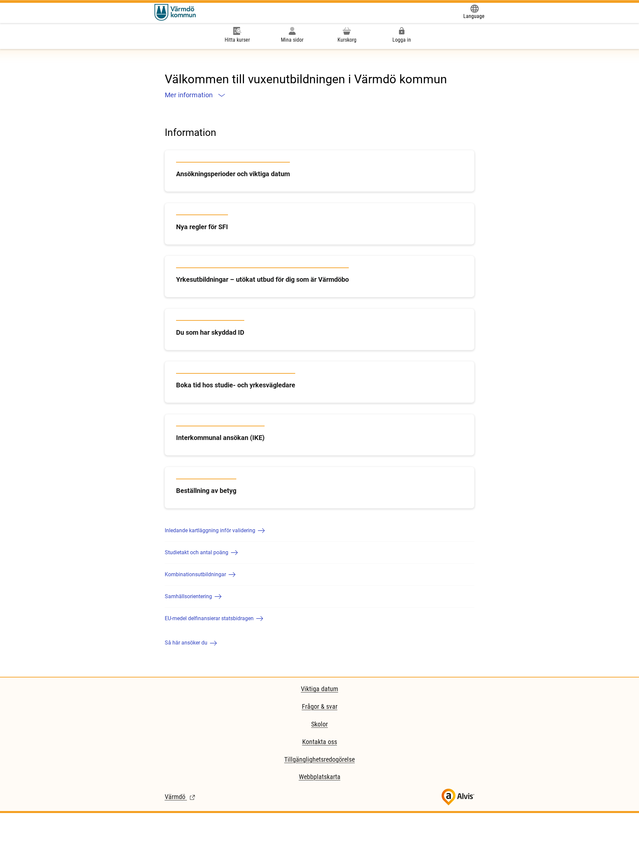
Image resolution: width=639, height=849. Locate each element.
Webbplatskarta (319, 777)
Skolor (319, 724)
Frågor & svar (319, 706)
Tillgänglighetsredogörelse (319, 759)
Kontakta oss (319, 742)
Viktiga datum (319, 689)
